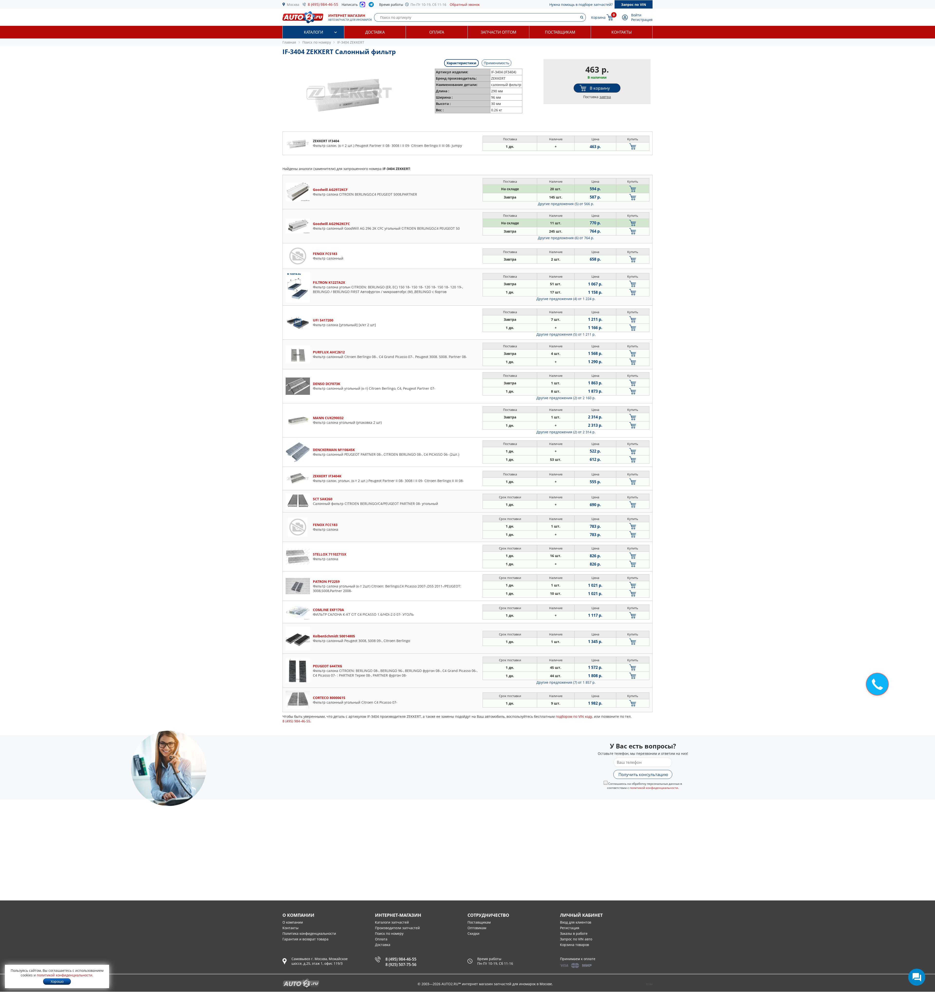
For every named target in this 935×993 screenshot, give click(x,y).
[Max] (362, 5)
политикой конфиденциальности (654, 788)
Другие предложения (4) (566, 298)
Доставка (375, 32)
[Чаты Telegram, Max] (916, 977)
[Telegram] (372, 5)
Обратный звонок (465, 4)
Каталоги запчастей (392, 922)
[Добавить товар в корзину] (632, 146)
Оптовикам (477, 928)
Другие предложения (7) (566, 682)
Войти (636, 15)
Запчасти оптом (498, 32)
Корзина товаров (574, 944)
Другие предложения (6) (566, 238)
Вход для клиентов (575, 922)
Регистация (569, 928)
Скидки (473, 933)
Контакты (621, 32)
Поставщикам (560, 32)
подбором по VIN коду (574, 716)
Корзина (598, 17)
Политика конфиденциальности (309, 933)
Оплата (436, 32)
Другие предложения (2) (566, 398)
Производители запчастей (397, 928)
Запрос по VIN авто (576, 939)
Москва (293, 4)
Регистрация (642, 19)
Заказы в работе (574, 933)
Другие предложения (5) (566, 203)
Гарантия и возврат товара (305, 939)
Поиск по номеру (389, 933)
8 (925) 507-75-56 (400, 964)
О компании (292, 922)
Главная (289, 42)
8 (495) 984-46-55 (323, 4)
